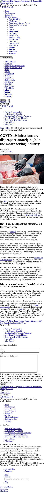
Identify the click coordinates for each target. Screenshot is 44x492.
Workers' (13, 112)
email (6, 475)
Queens (11, 29)
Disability (14, 114)
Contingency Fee (11, 419)
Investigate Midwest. (33, 215)
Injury (10, 122)
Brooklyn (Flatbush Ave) (18, 25)
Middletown (13, 39)
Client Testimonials (11, 417)
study (5, 201)
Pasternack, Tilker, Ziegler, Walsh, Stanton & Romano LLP (21, 321)
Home (7, 11)
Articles (7, 415)
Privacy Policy (10, 469)
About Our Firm (10, 409)
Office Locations (10, 17)
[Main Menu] (1, 108)
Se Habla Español (6, 7)
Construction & (18, 116)
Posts (10, 151)
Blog (7, 128)
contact (21, 309)
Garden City (13, 35)
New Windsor (14, 43)
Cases (9, 124)
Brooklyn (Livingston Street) (19, 23)
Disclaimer (8, 471)
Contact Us (9, 15)
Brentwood (13, 33)
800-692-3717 (5, 102)
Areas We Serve (10, 411)
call (6, 481)
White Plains (13, 45)
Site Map (8, 421)
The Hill (13, 232)
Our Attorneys (10, 13)
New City (12, 41)
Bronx (11, 27)
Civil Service (16, 120)
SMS (6, 483)
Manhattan (13, 21)
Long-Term (16, 118)
